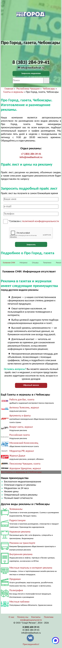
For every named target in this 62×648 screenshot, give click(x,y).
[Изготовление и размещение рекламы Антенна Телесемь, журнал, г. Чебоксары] (5, 409)
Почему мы (22, 617)
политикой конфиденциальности (40, 221)
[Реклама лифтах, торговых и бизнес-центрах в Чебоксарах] (5, 563)
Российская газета (19, 435)
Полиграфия (16, 590)
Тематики (47, 263)
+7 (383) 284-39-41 (31, 154)
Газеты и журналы (13, 92)
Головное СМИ (9, 263)
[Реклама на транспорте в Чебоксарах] (5, 549)
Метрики (23, 263)
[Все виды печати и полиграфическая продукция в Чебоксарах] (5, 596)
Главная (9, 88)
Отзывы (35, 263)
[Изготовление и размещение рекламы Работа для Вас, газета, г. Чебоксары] (5, 401)
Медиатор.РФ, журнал (21, 451)
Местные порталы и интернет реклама (30, 568)
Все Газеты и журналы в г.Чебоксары (21, 472)
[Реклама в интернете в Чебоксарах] (5, 573)
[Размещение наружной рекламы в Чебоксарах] (5, 537)
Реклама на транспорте (22, 543)
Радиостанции (17, 520)
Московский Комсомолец (23, 443)
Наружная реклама (19, 531)
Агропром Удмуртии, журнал (25, 468)
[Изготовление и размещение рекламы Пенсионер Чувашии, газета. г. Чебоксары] (5, 463)
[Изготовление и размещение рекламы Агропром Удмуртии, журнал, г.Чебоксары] (5, 468)
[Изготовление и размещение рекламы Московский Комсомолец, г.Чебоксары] (5, 446)
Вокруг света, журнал (21, 427)
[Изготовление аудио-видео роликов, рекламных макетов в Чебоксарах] (5, 585)
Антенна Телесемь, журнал (24, 407)
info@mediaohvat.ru (31, 157)
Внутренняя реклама (20, 554)
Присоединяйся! (31, 644)
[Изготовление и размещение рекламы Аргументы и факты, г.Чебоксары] (5, 419)
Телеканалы (15, 509)
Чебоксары (49, 88)
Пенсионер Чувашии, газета (24, 463)
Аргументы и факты (20, 415)
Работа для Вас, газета (21, 399)
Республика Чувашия (28, 88)
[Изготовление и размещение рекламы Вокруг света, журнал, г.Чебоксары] (5, 429)
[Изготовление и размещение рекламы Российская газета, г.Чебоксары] (5, 436)
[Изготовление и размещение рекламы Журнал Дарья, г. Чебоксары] (5, 458)
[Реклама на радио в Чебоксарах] (5, 526)
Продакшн (15, 579)
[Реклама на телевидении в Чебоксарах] (5, 515)
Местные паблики (19, 601)
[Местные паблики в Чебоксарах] (5, 607)
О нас (11, 617)
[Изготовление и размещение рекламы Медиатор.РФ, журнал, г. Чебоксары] (5, 451)
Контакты (36, 617)
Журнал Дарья (17, 455)
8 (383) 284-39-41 (31, 630)
